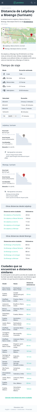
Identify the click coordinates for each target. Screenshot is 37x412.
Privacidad (29, 409)
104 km (29, 378)
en (35, 3)
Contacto (13, 409)
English (7, 409)
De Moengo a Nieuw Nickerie (13, 248)
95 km (29, 310)
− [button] (3, 32)
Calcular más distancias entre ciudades (18, 398)
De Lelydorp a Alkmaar (11, 229)
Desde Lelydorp (6, 8)
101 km (29, 340)
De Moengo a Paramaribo (12, 245)
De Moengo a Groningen (12, 255)
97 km (29, 319)
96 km (29, 314)
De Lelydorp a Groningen (12, 225)
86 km (29, 329)
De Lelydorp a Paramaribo (12, 215)
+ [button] (3, 29)
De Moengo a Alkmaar (11, 258)
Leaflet (25, 43)
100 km (29, 334)
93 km (29, 289)
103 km (29, 374)
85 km (29, 346)
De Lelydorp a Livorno (11, 222)
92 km (29, 300)
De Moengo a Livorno (11, 252)
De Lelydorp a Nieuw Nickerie (13, 218)
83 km (29, 369)
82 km (29, 383)
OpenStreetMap (32, 43)
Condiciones (20, 409)
